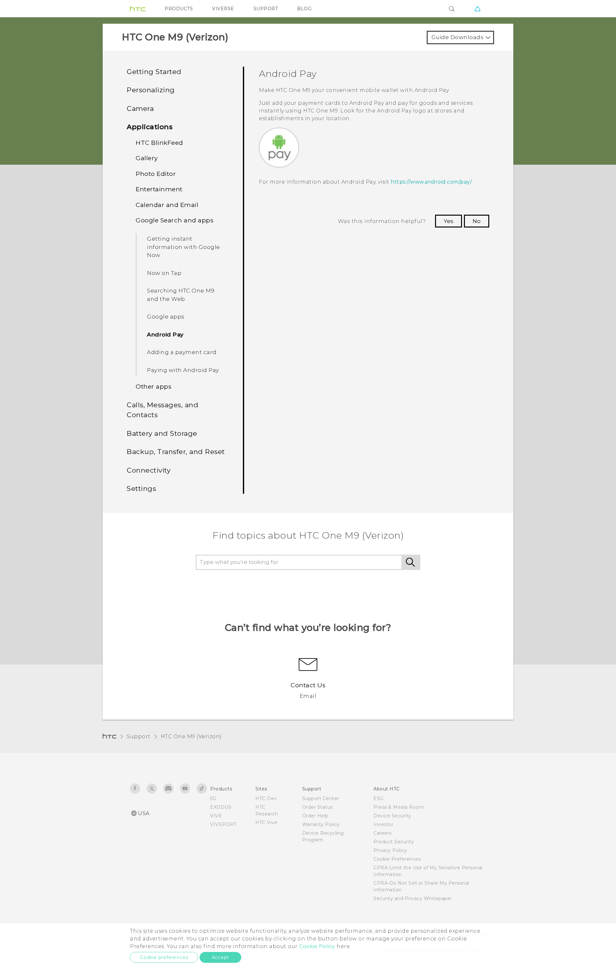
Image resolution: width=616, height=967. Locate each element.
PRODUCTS (179, 9)
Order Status (317, 807)
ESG (378, 798)
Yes (448, 221)
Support (138, 736)
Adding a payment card (182, 352)
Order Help (315, 816)
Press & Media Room (398, 807)
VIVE (216, 816)
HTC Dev (266, 798)
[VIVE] (477, 8)
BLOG (304, 9)
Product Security (393, 842)
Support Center (320, 798)
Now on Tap (164, 273)
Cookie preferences (164, 957)
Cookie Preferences (397, 859)
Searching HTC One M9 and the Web (180, 294)
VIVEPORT (223, 824)
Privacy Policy (390, 850)
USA (144, 813)
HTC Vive (266, 822)
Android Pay (165, 334)
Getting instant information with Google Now (183, 247)
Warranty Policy (321, 824)
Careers (382, 833)
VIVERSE (223, 9)
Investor (383, 824)
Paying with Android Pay (183, 370)
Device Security (392, 816)
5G (213, 798)
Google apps (165, 316)
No (477, 221)
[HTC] (137, 8)
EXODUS (220, 807)
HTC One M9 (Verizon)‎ (191, 736)
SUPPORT (265, 9)
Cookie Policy (317, 946)
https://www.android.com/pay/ (431, 182)
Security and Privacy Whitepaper (412, 898)
